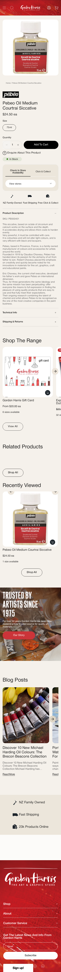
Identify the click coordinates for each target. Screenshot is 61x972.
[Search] (54, 15)
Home (8, 83)
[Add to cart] (52, 542)
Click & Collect (43, 172)
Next (55, 371)
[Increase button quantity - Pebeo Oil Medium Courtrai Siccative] (18, 145)
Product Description (13, 213)
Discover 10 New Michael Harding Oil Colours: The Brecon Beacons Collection (25, 752)
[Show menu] (4, 8)
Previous (11, 491)
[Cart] (56, 8)
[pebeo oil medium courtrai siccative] (30, 519)
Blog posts (15, 680)
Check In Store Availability (18, 171)
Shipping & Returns (13, 322)
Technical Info (10, 313)
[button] (18, 968)
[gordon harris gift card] (28, 372)
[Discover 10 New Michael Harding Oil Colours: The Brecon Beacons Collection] (26, 715)
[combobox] (30, 15)
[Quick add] (47, 393)
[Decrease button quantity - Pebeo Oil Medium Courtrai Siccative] (6, 145)
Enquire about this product (24, 153)
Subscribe (30, 955)
